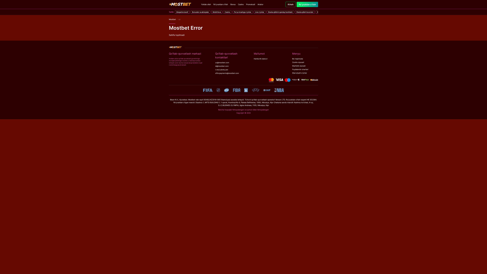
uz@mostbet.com (222, 63)
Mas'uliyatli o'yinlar (299, 73)
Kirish (290, 4)
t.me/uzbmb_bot (221, 70)
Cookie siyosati (298, 62)
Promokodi (250, 4)
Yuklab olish (206, 4)
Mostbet (172, 19)
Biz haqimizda (297, 59)
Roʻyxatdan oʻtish (220, 4)
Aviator (260, 4)
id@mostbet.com (222, 66)
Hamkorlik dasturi (260, 59)
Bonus (233, 4)
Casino (241, 4)
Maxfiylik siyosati (299, 66)
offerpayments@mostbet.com (227, 73)
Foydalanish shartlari (300, 69)
